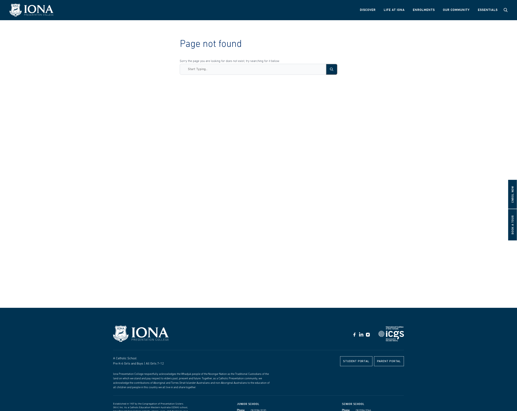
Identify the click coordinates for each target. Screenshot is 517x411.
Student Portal (356, 361)
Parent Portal (389, 361)
